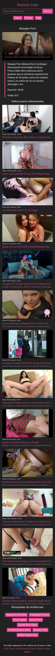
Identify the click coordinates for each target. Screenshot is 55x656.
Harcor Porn (36, 620)
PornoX (27, 5)
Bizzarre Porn (40, 630)
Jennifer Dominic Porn (19, 630)
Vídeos (17, 18)
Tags (38, 18)
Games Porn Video (27, 625)
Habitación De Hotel (16, 615)
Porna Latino (19, 620)
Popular (29, 18)
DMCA (27, 652)
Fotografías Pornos (39, 615)
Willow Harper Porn (27, 635)
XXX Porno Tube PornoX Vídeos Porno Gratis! (27, 648)
